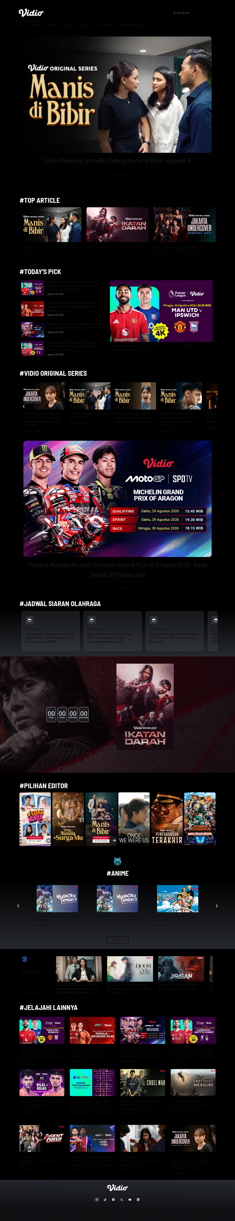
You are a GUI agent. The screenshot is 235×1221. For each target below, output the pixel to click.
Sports (86, 25)
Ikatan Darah (65, 694)
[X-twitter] (121, 1199)
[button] (103, 189)
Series (53, 25)
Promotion (105, 25)
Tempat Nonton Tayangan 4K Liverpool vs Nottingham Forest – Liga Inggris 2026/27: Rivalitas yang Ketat (74, 346)
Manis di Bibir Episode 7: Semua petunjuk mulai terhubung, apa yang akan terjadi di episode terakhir (135, 417)
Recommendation (131, 25)
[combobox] (194, 13)
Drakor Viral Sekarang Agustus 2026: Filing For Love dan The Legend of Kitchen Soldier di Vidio (180, 988)
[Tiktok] (105, 1199)
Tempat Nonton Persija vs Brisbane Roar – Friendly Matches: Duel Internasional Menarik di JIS (74, 306)
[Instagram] (97, 1199)
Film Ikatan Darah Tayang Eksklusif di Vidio (116, 247)
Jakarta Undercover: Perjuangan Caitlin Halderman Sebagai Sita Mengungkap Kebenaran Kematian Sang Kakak (192, 1162)
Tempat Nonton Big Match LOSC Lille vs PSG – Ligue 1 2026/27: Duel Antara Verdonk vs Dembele (92, 1160)
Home (22, 25)
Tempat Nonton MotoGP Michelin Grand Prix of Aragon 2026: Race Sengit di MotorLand (74, 326)
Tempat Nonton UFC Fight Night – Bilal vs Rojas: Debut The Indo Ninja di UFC (41, 1105)
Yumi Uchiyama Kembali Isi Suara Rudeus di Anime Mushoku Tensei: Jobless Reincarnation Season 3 (56, 920)
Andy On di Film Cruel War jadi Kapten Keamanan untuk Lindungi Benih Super (140, 1105)
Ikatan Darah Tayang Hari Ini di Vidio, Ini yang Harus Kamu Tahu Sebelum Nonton (142, 1160)
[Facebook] (113, 1199)
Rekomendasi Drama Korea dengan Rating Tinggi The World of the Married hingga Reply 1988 (130, 988)
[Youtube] (130, 1199)
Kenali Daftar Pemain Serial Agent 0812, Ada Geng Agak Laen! (38, 1160)
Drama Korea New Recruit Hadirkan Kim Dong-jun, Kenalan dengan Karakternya (76, 988)
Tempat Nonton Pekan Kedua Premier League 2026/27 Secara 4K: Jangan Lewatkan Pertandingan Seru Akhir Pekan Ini (91, 1109)
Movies (37, 25)
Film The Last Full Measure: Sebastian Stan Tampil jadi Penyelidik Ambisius (189, 1105)
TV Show (69, 25)
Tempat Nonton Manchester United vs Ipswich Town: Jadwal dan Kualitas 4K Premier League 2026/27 (71, 285)
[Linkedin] (138, 1199)
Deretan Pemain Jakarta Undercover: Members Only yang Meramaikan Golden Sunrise (181, 251)
